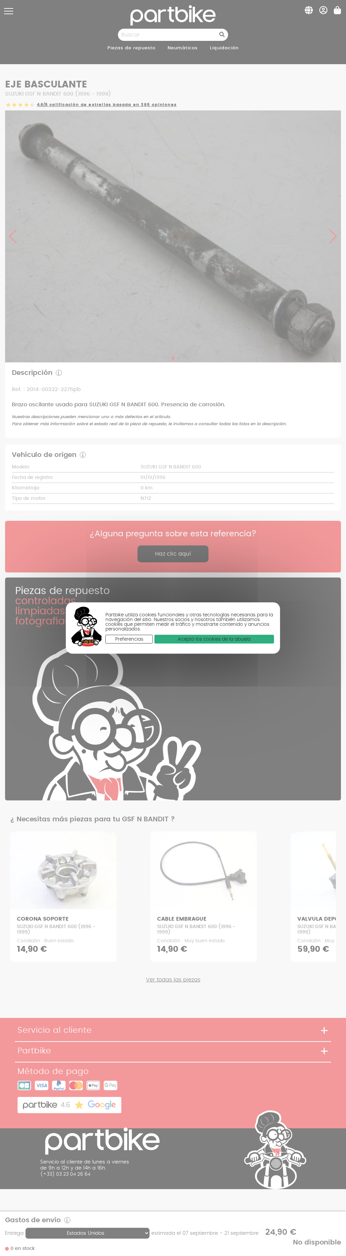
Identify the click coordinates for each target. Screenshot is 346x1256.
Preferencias (129, 639)
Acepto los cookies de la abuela (214, 639)
